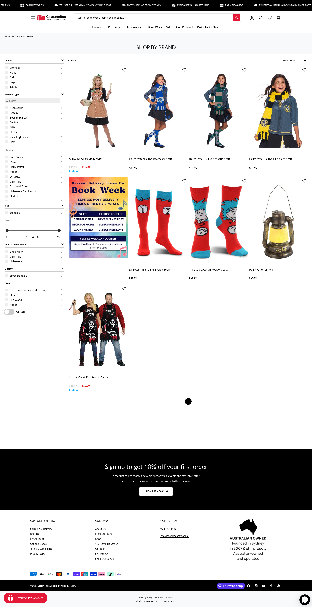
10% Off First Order (106, 543)
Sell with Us (101, 553)
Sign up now (154, 491)
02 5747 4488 (168, 528)
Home (11, 36)
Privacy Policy (37, 553)
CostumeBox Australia (47, 586)
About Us (100, 528)
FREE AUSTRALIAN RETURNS (179, 5)
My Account (37, 538)
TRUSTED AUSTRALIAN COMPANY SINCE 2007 (72, 5)
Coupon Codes (38, 543)
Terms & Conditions (41, 548)
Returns (34, 533)
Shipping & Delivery (41, 528)
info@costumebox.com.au (174, 535)
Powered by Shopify (67, 586)
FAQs (98, 538)
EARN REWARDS (21, 5)
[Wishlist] (269, 17)
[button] (32, 17)
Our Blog (100, 548)
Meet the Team (103, 533)
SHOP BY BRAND (25, 36)
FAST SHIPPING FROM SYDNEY (130, 5)
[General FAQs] (260, 17)
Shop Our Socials (104, 558)
